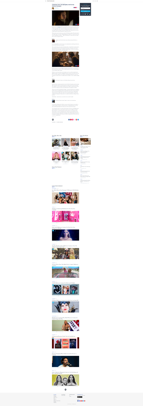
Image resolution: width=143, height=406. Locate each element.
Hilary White (54, 313)
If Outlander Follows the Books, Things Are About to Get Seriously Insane (66, 100)
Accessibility (55, 396)
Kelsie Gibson (54, 241)
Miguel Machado (55, 386)
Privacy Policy (87, 9)
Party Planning (54, 188)
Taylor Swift (53, 225)
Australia (70, 396)
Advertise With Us (55, 397)
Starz (55, 116)
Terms (84, 9)
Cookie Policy (55, 402)
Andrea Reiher (57, 8)
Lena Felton (54, 204)
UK (69, 395)
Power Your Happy (63, 395)
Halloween (53, 281)
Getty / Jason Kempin (59, 241)
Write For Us (55, 395)
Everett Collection (58, 278)
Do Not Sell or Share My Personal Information (57, 401)
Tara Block (54, 278)
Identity (53, 370)
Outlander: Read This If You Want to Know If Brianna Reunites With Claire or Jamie (66, 41)
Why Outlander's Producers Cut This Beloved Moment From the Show (65, 80)
